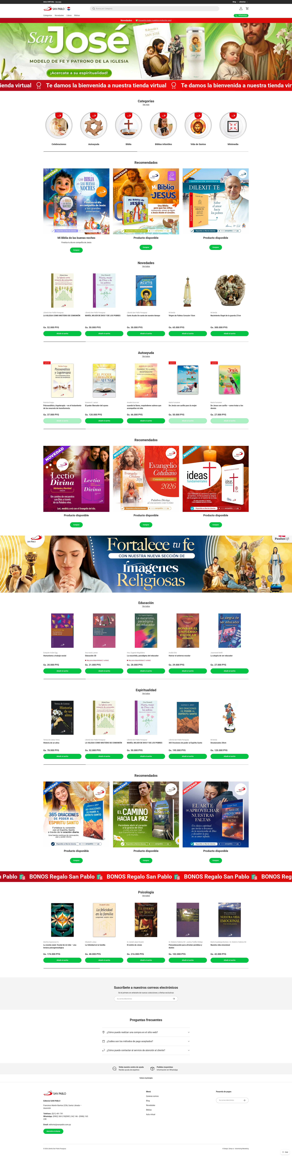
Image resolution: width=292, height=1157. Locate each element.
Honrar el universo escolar (179, 655)
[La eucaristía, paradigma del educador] (146, 631)
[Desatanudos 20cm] (230, 718)
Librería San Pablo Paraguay (57, 1148)
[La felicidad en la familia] (104, 920)
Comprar (76, 250)
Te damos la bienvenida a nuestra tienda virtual (169, 85)
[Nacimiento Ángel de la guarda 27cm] (230, 290)
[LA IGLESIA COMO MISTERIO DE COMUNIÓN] (62, 290)
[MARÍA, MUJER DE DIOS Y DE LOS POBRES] (104, 290)
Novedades (59, 15)
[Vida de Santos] (198, 125)
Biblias (77, 15)
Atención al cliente (53, 1131)
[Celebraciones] (58, 125)
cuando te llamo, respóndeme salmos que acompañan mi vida (144, 406)
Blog (234, 2)
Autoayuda (93, 144)
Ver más (57, 2)
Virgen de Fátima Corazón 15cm (182, 316)
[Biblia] (128, 125)
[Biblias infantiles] (163, 125)
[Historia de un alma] (62, 718)
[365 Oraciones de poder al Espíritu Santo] (188, 718)
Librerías (242, 2)
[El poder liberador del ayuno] (104, 380)
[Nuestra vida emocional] (230, 920)
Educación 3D (90, 655)
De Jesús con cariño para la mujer (183, 405)
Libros (69, 15)
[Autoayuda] (93, 125)
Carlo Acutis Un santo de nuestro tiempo (143, 316)
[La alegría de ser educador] (230, 631)
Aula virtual (150, 1114)
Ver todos (146, 266)
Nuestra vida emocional (220, 945)
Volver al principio (146, 1078)
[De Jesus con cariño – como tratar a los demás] (230, 380)
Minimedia (233, 144)
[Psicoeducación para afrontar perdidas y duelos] (188, 920)
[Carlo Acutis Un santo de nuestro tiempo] (146, 290)
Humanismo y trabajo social (54, 655)
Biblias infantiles (163, 144)
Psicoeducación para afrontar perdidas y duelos (185, 946)
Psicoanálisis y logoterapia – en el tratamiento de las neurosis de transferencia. (62, 406)
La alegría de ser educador (222, 655)
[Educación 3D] (104, 631)
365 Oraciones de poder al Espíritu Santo (185, 743)
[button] (247, 8)
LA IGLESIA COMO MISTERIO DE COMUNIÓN (61, 316)
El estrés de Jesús (134, 945)
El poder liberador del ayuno (96, 405)
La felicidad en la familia (95, 945)
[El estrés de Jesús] (146, 920)
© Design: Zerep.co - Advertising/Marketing (235, 1148)
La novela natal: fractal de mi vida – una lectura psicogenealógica (59, 946)
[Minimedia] (233, 125)
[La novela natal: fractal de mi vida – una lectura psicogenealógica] (62, 920)
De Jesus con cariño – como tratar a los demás (227, 406)
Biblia (128, 144)
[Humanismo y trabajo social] (62, 631)
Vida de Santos (198, 144)
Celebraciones (59, 144)
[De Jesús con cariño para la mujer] (188, 380)
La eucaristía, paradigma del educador (143, 655)
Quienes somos (152, 1096)
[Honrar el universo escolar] (188, 631)
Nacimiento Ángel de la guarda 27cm (226, 316)
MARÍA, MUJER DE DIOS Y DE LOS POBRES (102, 316)
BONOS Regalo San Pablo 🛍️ (102, 876)
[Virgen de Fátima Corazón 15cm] (188, 290)
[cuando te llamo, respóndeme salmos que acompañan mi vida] (146, 380)
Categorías (47, 15)
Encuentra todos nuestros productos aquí (154, 20)
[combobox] (154, 8)
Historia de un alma (51, 743)
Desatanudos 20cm (218, 743)
